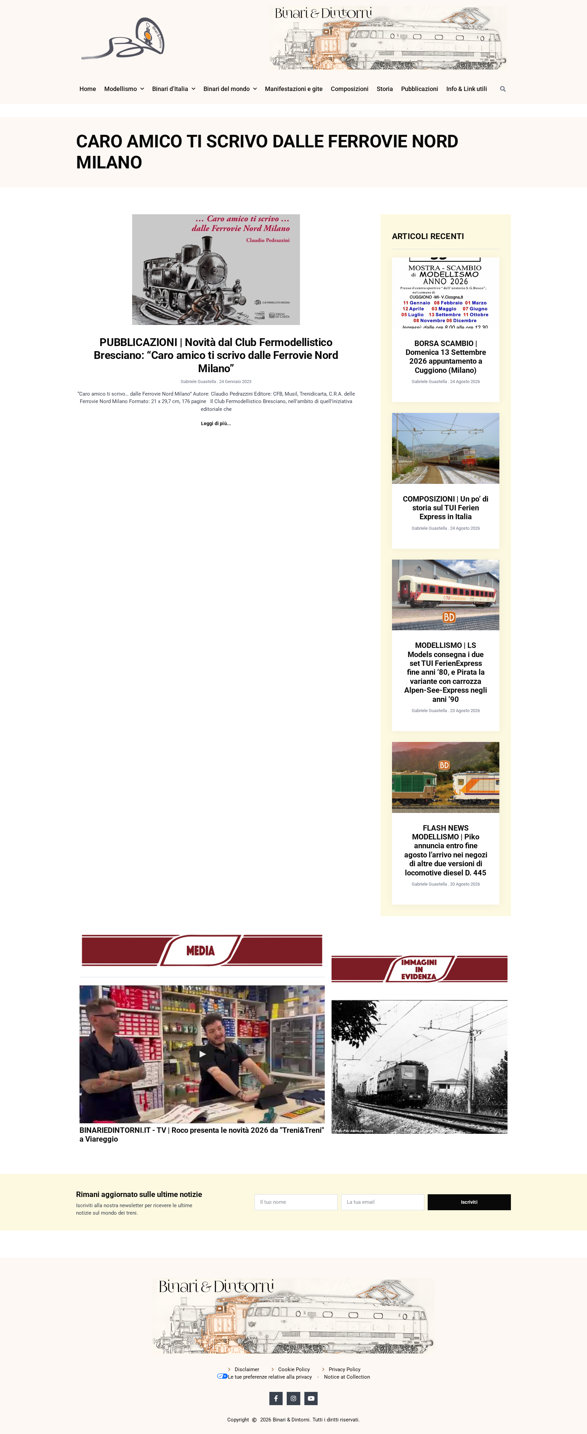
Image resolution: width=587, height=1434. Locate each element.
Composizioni (350, 88)
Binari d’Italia (170, 88)
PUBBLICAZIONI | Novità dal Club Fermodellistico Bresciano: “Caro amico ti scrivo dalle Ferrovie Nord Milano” (216, 355)
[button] (503, 89)
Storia (385, 88)
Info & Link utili (466, 88)
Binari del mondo (226, 88)
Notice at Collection (347, 1377)
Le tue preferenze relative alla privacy (270, 1377)
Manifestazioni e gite (294, 88)
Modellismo (120, 88)
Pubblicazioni (419, 88)
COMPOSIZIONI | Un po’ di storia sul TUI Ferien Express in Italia (445, 508)
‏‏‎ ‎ (80, 1153)
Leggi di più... (216, 423)
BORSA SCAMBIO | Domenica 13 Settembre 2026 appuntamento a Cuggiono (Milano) (446, 357)
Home (87, 88)
